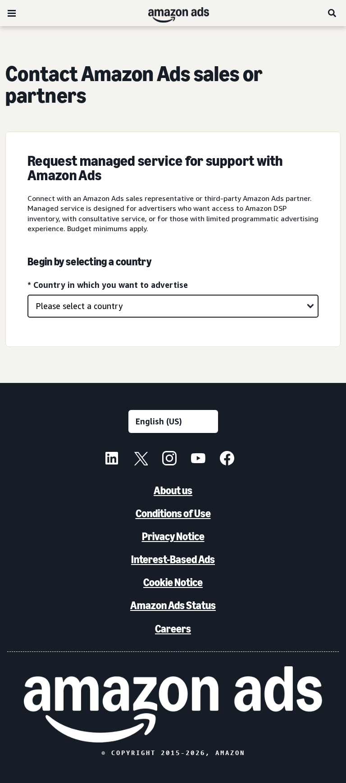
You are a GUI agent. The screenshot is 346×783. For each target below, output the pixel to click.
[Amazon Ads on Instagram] (169, 459)
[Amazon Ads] (171, 13)
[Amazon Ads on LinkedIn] (112, 459)
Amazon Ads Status (173, 605)
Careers (173, 628)
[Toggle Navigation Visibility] (11, 13)
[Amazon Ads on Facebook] (227, 459)
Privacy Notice (173, 536)
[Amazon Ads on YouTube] (198, 459)
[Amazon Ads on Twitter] (140, 459)
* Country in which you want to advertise (107, 285)
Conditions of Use (173, 513)
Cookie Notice (173, 582)
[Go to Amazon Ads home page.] (173, 704)
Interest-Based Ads (173, 559)
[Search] (332, 13)
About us (173, 490)
